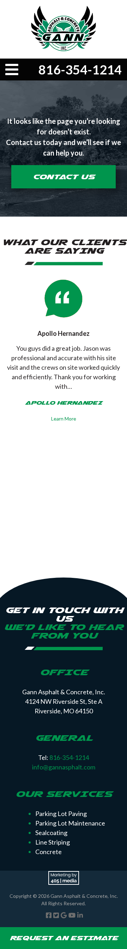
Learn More (63, 419)
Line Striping (52, 842)
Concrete (48, 852)
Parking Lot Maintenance (70, 823)
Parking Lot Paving (61, 813)
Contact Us (63, 176)
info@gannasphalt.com (63, 767)
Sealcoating (51, 832)
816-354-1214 (80, 69)
